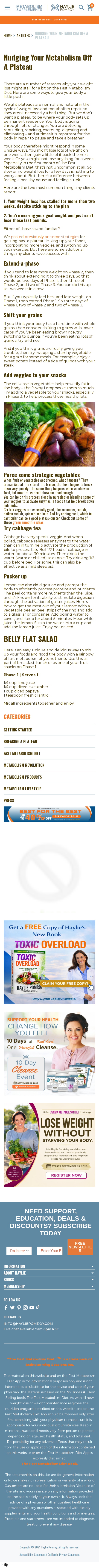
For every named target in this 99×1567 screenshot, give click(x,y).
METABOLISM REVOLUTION (24, 765)
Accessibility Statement (32, 1554)
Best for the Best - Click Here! (49, 19)
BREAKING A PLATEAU (20, 741)
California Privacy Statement (63, 1554)
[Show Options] (27, 1251)
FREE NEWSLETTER (80, 1247)
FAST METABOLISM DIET (22, 753)
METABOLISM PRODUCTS (23, 777)
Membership (14, 1286)
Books (9, 1279)
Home (8, 35)
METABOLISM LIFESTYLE (22, 789)
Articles (23, 35)
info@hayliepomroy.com (28, 1324)
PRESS (9, 800)
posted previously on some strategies (45, 237)
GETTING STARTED (18, 730)
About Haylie (15, 1273)
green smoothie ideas (28, 522)
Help (4, 1564)
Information (14, 1266)
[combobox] (17, 1251)
